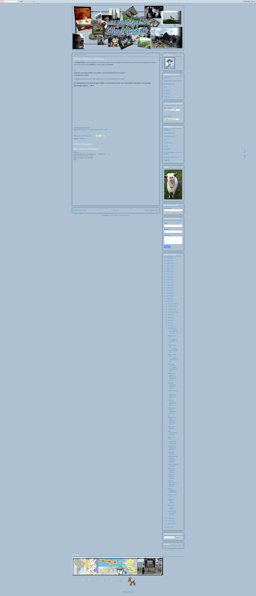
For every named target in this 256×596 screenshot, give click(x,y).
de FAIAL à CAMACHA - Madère (172, 447)
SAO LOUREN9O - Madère (173, 432)
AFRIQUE (167, 77)
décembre (171, 304)
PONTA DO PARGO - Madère (171, 470)
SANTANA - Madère (171, 453)
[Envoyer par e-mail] (97, 136)
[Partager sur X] (100, 136)
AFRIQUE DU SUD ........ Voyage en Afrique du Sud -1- (172, 421)
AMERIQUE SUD (169, 84)
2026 (168, 257)
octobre (170, 309)
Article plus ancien (151, 210)
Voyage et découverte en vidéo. (98, 129)
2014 (168, 290)
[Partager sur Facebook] (102, 136)
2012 (168, 296)
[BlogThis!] (99, 136)
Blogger (131, 592)
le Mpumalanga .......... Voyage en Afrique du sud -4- (173, 394)
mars (170, 518)
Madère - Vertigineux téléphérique (172, 490)
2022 (168, 268)
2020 (168, 274)
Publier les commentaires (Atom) (119, 215)
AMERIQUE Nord (169, 133)
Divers (166, 146)
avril (169, 325)
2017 (168, 282)
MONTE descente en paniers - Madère (172, 483)
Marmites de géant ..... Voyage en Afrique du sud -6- (172, 377)
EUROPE (82, 138)
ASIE (165, 87)
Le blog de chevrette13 (171, 157)
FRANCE (167, 93)
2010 (168, 301)
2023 (168, 266)
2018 (168, 279)
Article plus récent (80, 210)
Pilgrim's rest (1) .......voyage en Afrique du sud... (173, 358)
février (170, 521)
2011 (168, 298)
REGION (167, 97)
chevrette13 (83, 129)
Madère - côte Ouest (172, 495)
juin (169, 320)
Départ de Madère (171, 427)
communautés (168, 143)
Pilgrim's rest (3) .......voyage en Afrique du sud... (173, 339)
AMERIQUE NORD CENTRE (173, 81)
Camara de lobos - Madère (171, 500)
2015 (168, 288)
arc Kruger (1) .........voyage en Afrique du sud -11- (173, 330)
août (169, 314)
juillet (170, 317)
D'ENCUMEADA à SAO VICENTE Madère (173, 459)
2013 (168, 293)
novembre (171, 306)
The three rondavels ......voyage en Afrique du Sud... (173, 367)
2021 (168, 271)
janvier (170, 523)
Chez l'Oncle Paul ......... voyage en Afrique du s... (172, 411)
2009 (168, 527)
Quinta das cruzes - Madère (171, 506)
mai (169, 323)
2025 (168, 260)
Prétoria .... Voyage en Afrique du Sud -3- (172, 402)
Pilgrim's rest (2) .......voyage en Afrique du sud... (173, 348)
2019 (168, 277)
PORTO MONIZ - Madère (173, 465)
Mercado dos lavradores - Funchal (172, 513)
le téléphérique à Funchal (81, 128)
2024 (168, 263)
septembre (171, 312)
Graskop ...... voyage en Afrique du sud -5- (172, 385)
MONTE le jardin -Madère (171, 476)
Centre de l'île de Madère (172, 442)
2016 (168, 285)
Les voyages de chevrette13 (98, 12)
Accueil (115, 210)
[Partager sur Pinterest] (104, 136)
